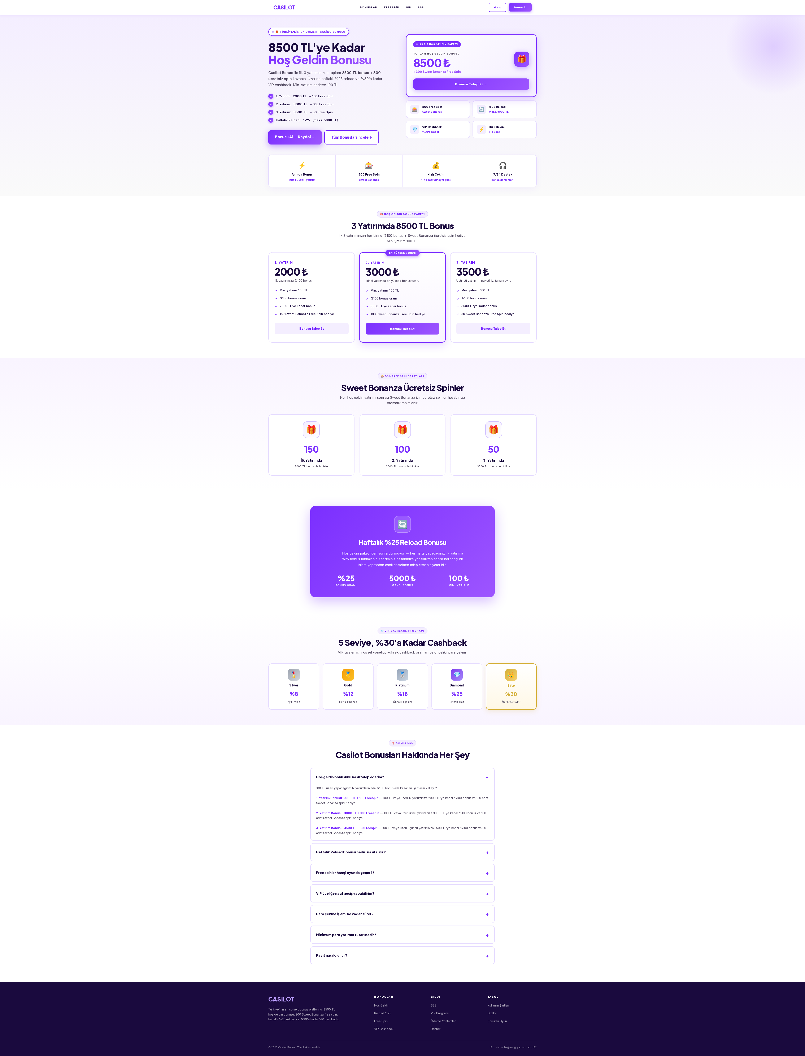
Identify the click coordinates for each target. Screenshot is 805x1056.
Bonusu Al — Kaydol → (295, 136)
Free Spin (391, 7)
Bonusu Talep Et (311, 328)
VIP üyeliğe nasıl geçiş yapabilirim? (345, 893)
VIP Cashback (383, 1029)
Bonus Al (520, 7)
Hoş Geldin (381, 1005)
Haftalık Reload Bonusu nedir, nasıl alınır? (351, 852)
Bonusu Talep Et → (471, 84)
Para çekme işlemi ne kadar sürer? (345, 914)
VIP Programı (440, 1013)
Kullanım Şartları (498, 1005)
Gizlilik (492, 1013)
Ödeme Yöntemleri (443, 1021)
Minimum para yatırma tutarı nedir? (346, 934)
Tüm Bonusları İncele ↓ (351, 137)
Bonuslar (368, 7)
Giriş (497, 7)
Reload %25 (382, 1013)
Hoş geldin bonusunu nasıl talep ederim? (350, 777)
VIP (408, 7)
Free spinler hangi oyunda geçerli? (345, 872)
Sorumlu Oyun (497, 1021)
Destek (436, 1029)
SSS (421, 7)
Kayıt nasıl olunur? (331, 955)
